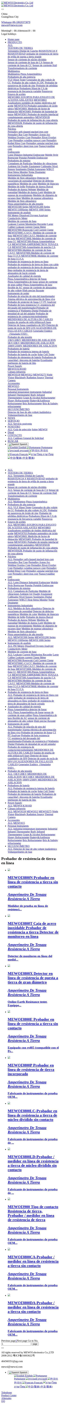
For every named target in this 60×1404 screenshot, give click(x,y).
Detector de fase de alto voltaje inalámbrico (35, 849)
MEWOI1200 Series (45, 637)
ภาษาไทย (47, 454)
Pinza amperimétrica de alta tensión (25, 634)
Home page (13, 39)
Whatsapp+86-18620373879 (15, 22)
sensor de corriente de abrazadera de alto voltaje (29, 719)
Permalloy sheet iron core (25, 573)
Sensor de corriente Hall (44, 493)
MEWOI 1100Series (18, 640)
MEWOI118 (19, 811)
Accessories (14, 820)
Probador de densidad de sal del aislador (35, 744)
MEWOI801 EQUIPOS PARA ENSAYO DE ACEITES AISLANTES (32, 526)
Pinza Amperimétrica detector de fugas (27, 709)
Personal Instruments (18, 826)
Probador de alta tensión (20, 771)
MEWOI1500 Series (23, 637)
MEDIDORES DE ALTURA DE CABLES (30, 751)
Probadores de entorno (19, 588)
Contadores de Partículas (25, 591)
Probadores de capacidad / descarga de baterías (32, 795)
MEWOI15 (19, 823)
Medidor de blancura (48, 614)
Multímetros (14, 498)
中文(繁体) (28, 458)
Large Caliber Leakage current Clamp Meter (33, 656)
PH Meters (18, 646)
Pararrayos (47, 519)
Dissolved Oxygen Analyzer (39, 646)
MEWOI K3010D (22, 805)
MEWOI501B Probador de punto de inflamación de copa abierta (33, 546)
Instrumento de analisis (19, 643)
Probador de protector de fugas (36, 732)
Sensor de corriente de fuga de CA (30, 490)
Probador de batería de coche (22, 791)
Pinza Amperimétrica (36, 501)
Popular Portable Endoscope (39, 585)
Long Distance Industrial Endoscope (31, 582)
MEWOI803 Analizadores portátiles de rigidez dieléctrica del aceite (32, 530)
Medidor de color (28, 614)
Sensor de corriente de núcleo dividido (27, 487)
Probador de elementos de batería (24, 794)
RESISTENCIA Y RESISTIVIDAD (26, 478)
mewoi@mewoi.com (11, 25)
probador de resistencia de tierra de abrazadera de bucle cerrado (31, 702)
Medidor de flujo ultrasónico (27, 608)
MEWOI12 (32, 811)
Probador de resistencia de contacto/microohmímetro (21, 748)
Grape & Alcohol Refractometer (39, 834)
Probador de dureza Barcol (39, 617)
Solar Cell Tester (46, 791)
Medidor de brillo (16, 617)
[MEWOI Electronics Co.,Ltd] (30, 4)
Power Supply (15, 802)
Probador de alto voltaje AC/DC (31, 510)
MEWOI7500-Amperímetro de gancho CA (33, 677)
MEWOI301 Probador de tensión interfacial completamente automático (33, 543)
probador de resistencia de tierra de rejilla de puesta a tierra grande (33, 481)
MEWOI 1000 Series (39, 640)
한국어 (44, 450)
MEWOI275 (45, 811)
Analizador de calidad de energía (24, 706)
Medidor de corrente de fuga (22, 651)
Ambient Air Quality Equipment (36, 594)
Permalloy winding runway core (29, 568)
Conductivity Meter (17, 648)
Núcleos (12, 556)
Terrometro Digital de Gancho (28, 475)
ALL (10, 45)
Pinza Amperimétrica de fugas (28, 712)
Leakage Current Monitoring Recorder (32, 654)
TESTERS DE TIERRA (20, 472)
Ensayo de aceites (17, 521)
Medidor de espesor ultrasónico (37, 628)
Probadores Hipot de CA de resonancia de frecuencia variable (32, 517)
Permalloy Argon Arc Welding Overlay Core (29, 564)
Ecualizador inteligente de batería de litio (30, 798)
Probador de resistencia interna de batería (34, 788)
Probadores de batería (18, 785)
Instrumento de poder (18, 724)
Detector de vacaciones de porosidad (31, 610)
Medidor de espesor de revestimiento (31, 624)
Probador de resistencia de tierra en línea (28, 692)
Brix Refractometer (32, 840)
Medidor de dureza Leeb (30, 623)
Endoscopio (14, 579)
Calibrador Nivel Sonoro (20, 597)
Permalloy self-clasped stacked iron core (33, 559)
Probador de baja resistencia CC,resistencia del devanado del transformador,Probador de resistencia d (28, 738)
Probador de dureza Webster (22, 620)
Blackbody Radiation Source (29, 814)
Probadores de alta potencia (21, 504)
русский (24, 450)
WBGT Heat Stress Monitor (33, 599)
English (22, 447)
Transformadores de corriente (22, 496)
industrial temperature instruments (30, 828)
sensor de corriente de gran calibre (31, 714)
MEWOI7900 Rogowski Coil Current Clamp (30, 660)
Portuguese (46, 447)
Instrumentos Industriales (20, 605)
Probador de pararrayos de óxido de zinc (32, 512)
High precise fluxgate (45, 721)
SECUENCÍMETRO (19, 846)
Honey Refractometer (18, 837)
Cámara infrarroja (16, 808)
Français (23, 454)
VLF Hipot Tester (22, 507)
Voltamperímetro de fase (20, 851)
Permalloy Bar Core (18, 562)
